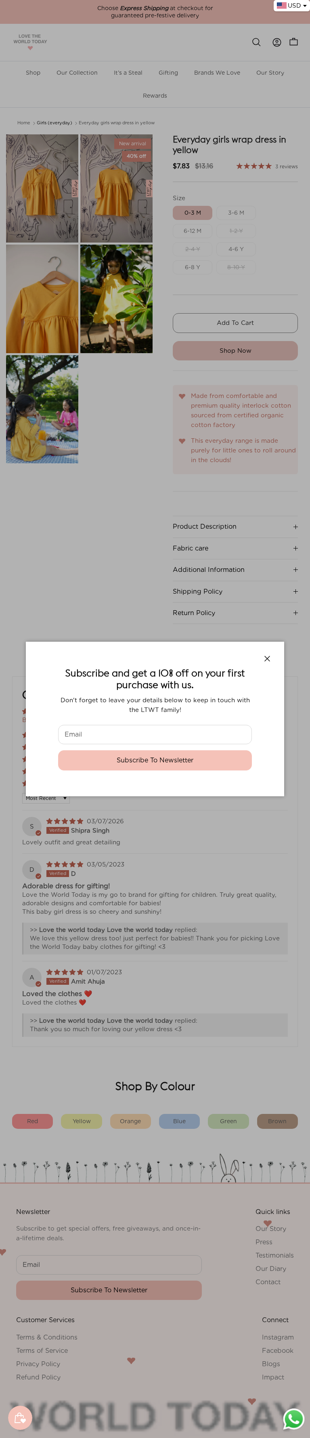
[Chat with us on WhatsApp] (294, 1429)
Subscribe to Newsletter (155, 760)
